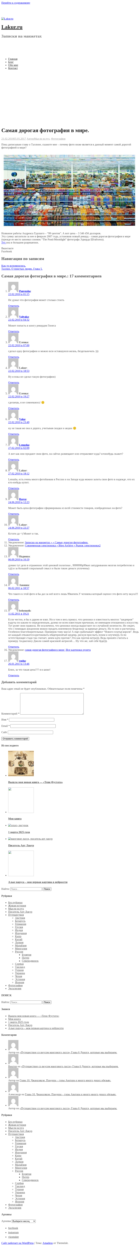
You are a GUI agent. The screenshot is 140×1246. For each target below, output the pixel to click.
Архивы (6, 1221)
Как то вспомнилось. (13, 265)
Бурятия (26, 954)
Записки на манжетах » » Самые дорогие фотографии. (56, 542)
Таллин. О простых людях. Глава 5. (22, 268)
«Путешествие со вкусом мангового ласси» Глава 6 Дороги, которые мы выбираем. (68, 1052)
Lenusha (24, 444)
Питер (25, 957)
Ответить (13, 305)
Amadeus (48, 1243)
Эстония (20, 979)
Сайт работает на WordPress (17, 1243)
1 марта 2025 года (19, 832)
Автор (30, 138)
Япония (19, 982)
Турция (19, 970)
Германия (20, 924)
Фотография (58, 138)
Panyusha (25, 291)
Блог (11, 62)
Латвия (19, 942)
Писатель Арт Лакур (21, 845)
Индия (19, 930)
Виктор (12, 1066)
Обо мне (13, 65)
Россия (19, 951)
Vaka (22, 419)
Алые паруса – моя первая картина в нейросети (37, 882)
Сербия (19, 963)
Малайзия (20, 945)
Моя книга (15, 818)
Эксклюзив (14, 988)
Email (5, 725)
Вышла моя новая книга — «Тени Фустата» (35, 782)
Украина (20, 973)
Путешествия (16, 914)
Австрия (20, 917)
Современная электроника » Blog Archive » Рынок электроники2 (63, 545)
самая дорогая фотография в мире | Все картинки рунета (58, 649)
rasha (22, 660)
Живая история (17, 905)
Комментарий (10, 713)
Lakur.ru (12, 27)
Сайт (4, 732)
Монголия (21, 948)
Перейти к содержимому (15, 2)
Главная (12, 58)
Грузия (19, 927)
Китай (18, 939)
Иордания (21, 933)
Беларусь (20, 920)
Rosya (22, 499)
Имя (4, 719)
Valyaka (24, 316)
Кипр (18, 936)
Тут (3, 242)
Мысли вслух (42, 138)
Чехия (18, 976)
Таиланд (20, 967)
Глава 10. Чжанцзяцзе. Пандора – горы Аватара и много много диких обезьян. (65, 1080)
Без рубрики (15, 902)
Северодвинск (30, 960)
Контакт (13, 68)
